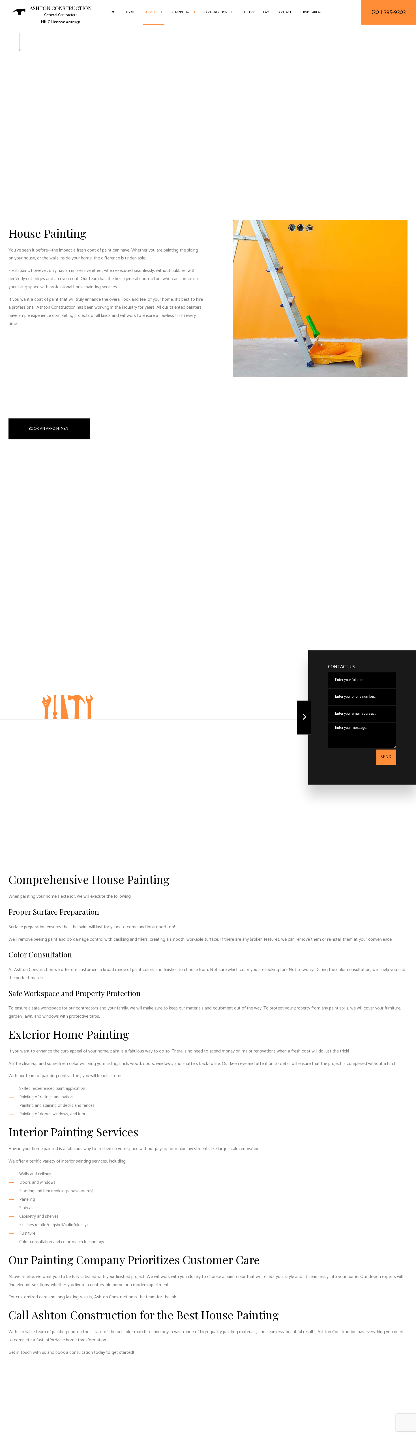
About (131, 12)
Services (151, 12)
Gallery (248, 12)
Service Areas (310, 12)
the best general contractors (135, 279)
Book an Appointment (49, 429)
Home (112, 12)
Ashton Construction (61, 8)
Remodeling (180, 12)
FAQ (266, 12)
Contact (284, 12)
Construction (216, 12)
